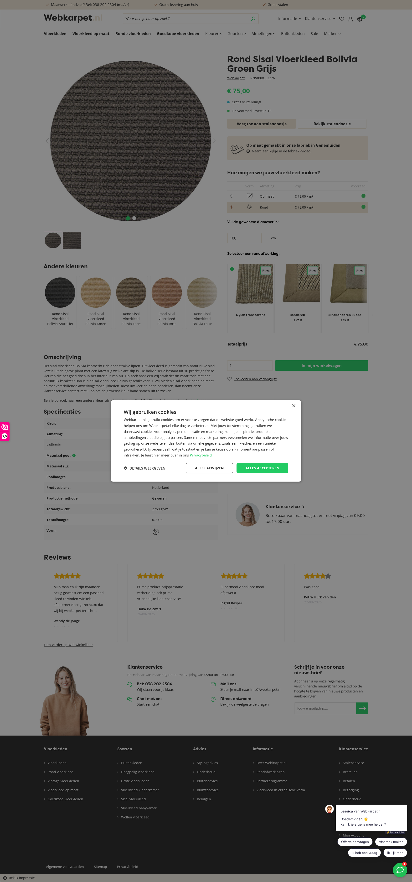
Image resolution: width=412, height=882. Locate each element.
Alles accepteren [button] (262, 468)
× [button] (293, 406)
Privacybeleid (201, 455)
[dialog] (206, 441)
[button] (144, 468)
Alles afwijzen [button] (209, 468)
